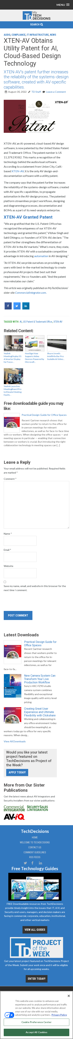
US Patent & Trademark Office (37, 321)
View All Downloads (15, 741)
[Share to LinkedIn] (25, 308)
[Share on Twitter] (17, 308)
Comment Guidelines (35, 852)
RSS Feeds (34, 857)
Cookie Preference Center (36, 1022)
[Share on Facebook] (8, 308)
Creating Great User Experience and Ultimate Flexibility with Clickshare (40, 712)
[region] (36, 1015)
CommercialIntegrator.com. (31, 292)
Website (8, 565)
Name (8, 533)
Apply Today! (17, 772)
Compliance (19, 34)
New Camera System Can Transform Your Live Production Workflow (39, 679)
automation (41, 256)
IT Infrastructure (38, 34)
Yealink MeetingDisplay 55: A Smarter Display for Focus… (13, 357)
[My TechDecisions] (36, 19)
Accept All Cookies (36, 1032)
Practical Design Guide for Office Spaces (44, 414)
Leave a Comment (56, 91)
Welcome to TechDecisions (35, 842)
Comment (10, 478)
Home (35, 837)
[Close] (69, 996)
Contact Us (34, 847)
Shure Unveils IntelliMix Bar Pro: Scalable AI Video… (56, 356)
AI (21, 321)
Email (7, 549)
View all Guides (35, 929)
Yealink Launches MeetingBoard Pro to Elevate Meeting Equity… (12, 390)
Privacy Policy (59, 1014)
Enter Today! (36, 978)
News (53, 34)
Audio (7, 34)
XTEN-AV (18, 171)
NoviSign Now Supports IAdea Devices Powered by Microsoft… (34, 357)
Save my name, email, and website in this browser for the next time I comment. (35, 588)
